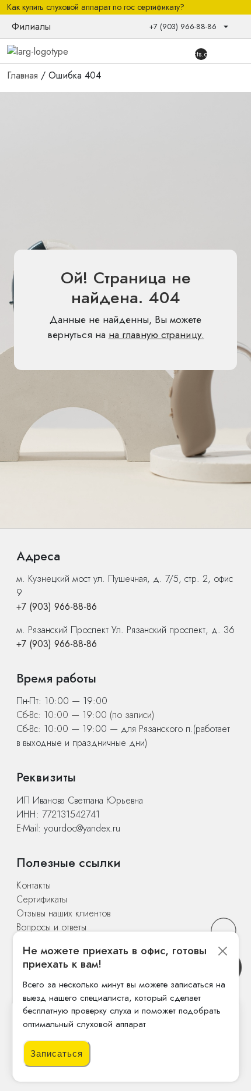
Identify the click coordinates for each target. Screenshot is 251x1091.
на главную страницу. (156, 335)
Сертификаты (41, 899)
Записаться (56, 1053)
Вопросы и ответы (51, 927)
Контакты (33, 885)
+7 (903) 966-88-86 (56, 606)
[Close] (223, 951)
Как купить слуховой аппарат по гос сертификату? (95, 7)
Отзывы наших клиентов (63, 913)
